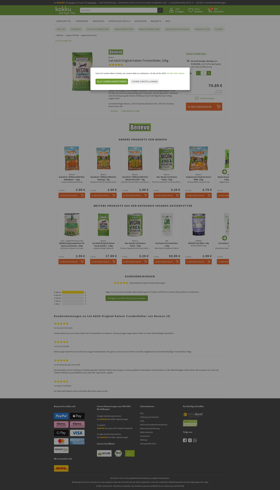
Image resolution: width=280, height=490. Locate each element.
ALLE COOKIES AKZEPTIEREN (112, 81)
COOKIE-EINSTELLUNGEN (145, 81)
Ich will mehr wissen (175, 73)
